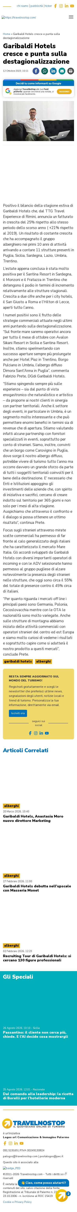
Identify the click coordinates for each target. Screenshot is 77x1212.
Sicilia (36, 1028)
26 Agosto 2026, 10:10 (17, 1028)
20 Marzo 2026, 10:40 (16, 811)
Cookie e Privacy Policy (17, 1202)
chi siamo (22, 6)
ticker (48, 6)
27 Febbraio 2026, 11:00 (17, 881)
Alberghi (43, 661)
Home (6, 34)
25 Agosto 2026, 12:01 (17, 1089)
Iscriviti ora (18, 713)
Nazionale (39, 1089)
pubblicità (37, 6)
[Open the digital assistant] (61, 1195)
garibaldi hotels (18, 661)
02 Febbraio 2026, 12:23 (17, 951)
